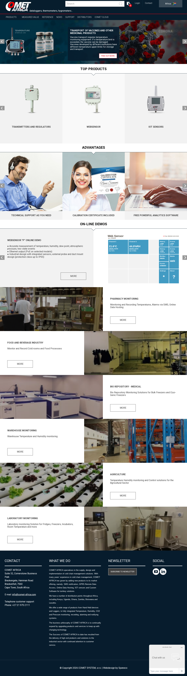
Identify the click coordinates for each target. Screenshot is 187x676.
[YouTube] (156, 574)
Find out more (108, 56)
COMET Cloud (102, 17)
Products (11, 17)
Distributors (84, 17)
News (59, 17)
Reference (47, 17)
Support (70, 17)
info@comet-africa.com (24, 594)
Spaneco (122, 667)
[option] (93, 42)
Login (137, 3)
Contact (148, 3)
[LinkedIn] (163, 574)
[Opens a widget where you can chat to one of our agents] (167, 659)
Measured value (30, 17)
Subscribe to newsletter (122, 571)
